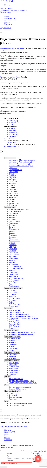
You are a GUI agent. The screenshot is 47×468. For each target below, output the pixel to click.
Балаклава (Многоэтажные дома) (21, 166)
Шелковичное (14, 229)
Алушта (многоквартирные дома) (21, 381)
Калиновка (13, 365)
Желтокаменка (14, 241)
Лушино (12, 243)
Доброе (11, 302)
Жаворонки (13, 215)
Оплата (11, 124)
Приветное (13, 249)
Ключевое (12, 296)
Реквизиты (13, 132)
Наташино (13, 245)
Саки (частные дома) (16, 405)
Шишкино (13, 237)
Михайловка (13, 276)
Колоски (12, 217)
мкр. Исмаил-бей (15, 310)
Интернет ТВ (14, 122)
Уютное (12, 270)
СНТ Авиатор (14, 326)
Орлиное (12, 187)
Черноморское (14, 363)
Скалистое (13, 399)
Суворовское (13, 223)
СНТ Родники (14, 322)
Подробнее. (13, 463)
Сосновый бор (14, 324)
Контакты (12, 130)
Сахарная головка (15, 170)
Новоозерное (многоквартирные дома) (23, 318)
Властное (12, 284)
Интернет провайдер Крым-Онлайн (13, 77)
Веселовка (13, 260)
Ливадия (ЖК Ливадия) (17, 389)
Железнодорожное (15, 397)
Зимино (12, 340)
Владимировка (14, 221)
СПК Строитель (15, 211)
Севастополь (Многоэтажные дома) (22, 160)
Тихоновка (13, 354)
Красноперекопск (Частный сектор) (22, 332)
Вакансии (12, 136)
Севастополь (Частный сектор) (20, 162)
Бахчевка (12, 346)
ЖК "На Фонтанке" (16, 379)
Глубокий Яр (13, 393)
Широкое (12, 201)
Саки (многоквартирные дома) (20, 403)
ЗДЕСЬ (36, 107)
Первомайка (13, 172)
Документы (13, 134)
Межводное (13, 372)
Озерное (12, 199)
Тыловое (12, 185)
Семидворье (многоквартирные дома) (23, 383)
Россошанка (13, 195)
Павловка (12, 189)
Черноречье (13, 179)
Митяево (12, 231)
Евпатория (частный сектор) (19, 314)
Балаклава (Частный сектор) (19, 164)
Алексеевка (13, 358)
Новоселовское (14, 338)
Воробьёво (13, 272)
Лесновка (12, 219)
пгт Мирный (13, 264)
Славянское (13, 348)
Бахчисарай (13, 395)
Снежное (12, 374)
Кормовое (12, 356)
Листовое (12, 225)
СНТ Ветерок (14, 320)
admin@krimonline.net (12, 146)
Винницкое (13, 292)
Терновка (12, 176)
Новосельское (14, 367)
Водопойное (13, 369)
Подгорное (13, 191)
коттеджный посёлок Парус (19, 209)
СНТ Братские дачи (16, 268)
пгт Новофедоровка (16, 278)
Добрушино (13, 258)
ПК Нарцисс (13, 213)
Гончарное (13, 181)
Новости (12, 128)
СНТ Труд (12, 282)
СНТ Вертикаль (15, 266)
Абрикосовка (13, 239)
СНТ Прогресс (14, 304)
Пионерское (13, 306)
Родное (11, 174)
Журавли (12, 227)
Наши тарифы (14, 121)
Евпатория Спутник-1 (17, 312)
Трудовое (12, 251)
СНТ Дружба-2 (14, 255)
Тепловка (12, 294)
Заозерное (12, 328)
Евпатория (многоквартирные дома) (22, 316)
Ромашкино (13, 235)
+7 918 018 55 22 (10, 142)
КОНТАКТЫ (9, 138)
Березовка (12, 342)
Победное (12, 247)
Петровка (12, 300)
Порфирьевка (14, 286)
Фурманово (13, 256)
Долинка (12, 233)
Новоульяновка (14, 370)
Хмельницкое (14, 203)
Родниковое (13, 193)
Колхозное (13, 197)
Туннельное (13, 253)
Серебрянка (13, 344)
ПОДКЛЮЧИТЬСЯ (7, 447)
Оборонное (13, 168)
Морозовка (13, 178)
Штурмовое (13, 205)
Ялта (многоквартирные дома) (20, 387)
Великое (12, 262)
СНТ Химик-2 (14, 280)
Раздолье (12, 290)
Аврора (11, 350)
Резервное (12, 183)
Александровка (14, 298)
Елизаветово (13, 274)
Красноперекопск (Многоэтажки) (21, 334)
